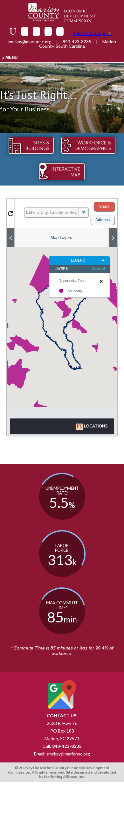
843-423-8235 (77, 41)
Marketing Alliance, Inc (64, 776)
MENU (10, 57)
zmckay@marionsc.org (30, 41)
